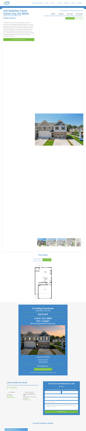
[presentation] (36, 242)
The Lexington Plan (64, 10)
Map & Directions (27, 399)
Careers (80, 3)
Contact (73, 3)
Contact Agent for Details (43, 369)
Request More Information (18, 39)
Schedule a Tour (70, 18)
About (52, 3)
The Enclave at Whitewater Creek (14, 15)
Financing (59, 3)
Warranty (66, 3)
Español (47, 3)
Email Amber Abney (11, 397)
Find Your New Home (37, 3)
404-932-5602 (10, 396)
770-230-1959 (79, 18)
